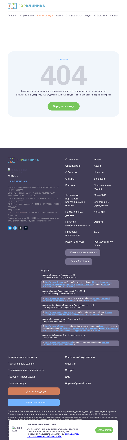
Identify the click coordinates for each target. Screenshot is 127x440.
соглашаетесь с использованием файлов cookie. (53, 435)
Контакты (70, 185)
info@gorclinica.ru (18, 181)
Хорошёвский (49, 314)
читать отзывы (16, 172)
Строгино (94, 314)
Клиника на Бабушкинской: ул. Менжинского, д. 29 (63, 336)
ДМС (96, 231)
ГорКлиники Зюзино (54, 298)
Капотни (96, 330)
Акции (87, 15)
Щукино (108, 312)
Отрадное (47, 344)
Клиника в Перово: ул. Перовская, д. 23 (59, 276)
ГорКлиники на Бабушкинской (59, 342)
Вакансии (99, 178)
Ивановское (60, 284)
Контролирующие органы (22, 357)
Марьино (55, 330)
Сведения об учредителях (80, 357)
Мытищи (105, 342)
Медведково (58, 344)
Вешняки (70, 284)
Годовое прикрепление (83, 252)
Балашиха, (48, 286)
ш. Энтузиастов (70, 286)
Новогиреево (106, 282)
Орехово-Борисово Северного (84, 328)
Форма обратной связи (78, 383)
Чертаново (47, 300)
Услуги (59, 15)
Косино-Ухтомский (84, 284)
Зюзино (96, 298)
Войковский (77, 314)
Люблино (87, 330)
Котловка (69, 300)
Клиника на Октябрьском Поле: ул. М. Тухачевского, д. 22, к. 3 (67, 306)
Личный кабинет (79, 261)
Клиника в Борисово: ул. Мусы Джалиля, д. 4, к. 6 (62, 320)
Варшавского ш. (91, 300)
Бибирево (69, 344)
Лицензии (99, 212)
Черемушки (58, 300)
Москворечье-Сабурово (71, 330)
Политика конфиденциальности (26, 370)
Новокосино (48, 284)
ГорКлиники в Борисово (56, 326)
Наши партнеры (74, 241)
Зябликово (65, 328)
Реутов (105, 284)
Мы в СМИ (100, 195)
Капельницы (45, 15)
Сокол (86, 314)
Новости (99, 172)
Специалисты (74, 15)
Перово (95, 282)
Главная (12, 15)
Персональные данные (21, 363)
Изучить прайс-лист (36, 402)
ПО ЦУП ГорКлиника (17, 212)
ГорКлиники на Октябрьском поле (60, 312)
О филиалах (27, 15)
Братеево (103, 326)
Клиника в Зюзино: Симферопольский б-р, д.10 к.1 (63, 292)
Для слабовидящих (36, 391)
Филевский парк (63, 314)
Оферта (98, 222)
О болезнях (100, 15)
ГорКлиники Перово (54, 282)
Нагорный (105, 298)
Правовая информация (21, 376)
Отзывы (114, 15)
